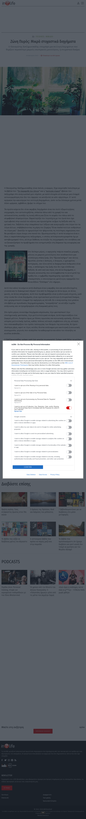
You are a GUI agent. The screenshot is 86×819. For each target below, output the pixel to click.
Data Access (43, 474)
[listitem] (43, 381)
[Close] (79, 345)
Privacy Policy (54, 474)
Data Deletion (31, 474)
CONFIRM (28, 467)
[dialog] (43, 410)
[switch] (69, 385)
